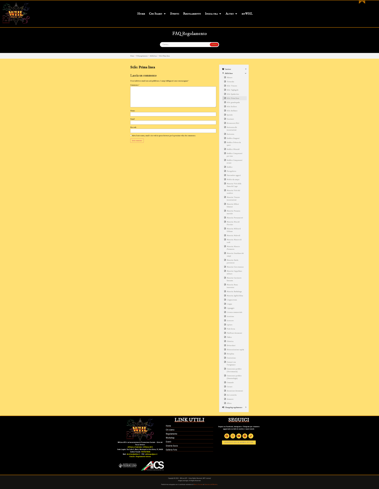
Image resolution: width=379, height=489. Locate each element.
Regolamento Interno (143, 456)
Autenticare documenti (235, 391)
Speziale (230, 115)
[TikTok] (250, 435)
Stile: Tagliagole (232, 90)
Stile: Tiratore (232, 86)
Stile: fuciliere (232, 107)
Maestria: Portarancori (235, 218)
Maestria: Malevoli (233, 235)
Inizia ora (211, 14)
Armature (230, 399)
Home (141, 14)
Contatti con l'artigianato (231, 363)
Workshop (170, 438)
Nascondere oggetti (234, 175)
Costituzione (231, 358)
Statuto (132, 456)
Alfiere (229, 403)
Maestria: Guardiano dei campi (235, 254)
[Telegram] (244, 435)
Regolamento (192, 14)
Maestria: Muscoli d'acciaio (233, 223)
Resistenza (230, 134)
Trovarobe (230, 82)
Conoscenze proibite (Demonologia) (234, 377)
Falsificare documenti (234, 333)
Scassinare (230, 119)
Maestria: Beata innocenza (232, 286)
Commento (134, 85)
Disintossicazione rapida (235, 350)
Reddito (229, 167)
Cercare (229, 387)
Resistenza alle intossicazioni (232, 128)
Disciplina (230, 354)
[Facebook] (226, 435)
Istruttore (230, 321)
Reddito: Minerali (233, 149)
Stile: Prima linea (164, 56)
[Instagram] (232, 435)
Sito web (133, 127)
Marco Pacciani (198, 484)
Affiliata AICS (148, 447)
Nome (132, 111)
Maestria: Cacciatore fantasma (234, 279)
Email (132, 119)
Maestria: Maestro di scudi (234, 241)
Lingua (229, 304)
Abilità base (153, 56)
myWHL (247, 14)
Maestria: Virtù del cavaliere (233, 191)
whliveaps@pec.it (151, 454)
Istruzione (230, 316)
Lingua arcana (232, 300)
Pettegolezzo (231, 171)
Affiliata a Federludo (135, 447)
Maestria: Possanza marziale (233, 212)
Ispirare (229, 325)
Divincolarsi (231, 345)
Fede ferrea (231, 329)
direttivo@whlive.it (133, 454)
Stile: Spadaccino (233, 94)
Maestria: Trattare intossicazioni (233, 198)
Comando (230, 382)
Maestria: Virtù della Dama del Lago (234, 185)
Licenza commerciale (234, 312)
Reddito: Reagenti (233, 138)
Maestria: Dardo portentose (232, 261)
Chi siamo (170, 430)
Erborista (230, 341)
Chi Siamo (155, 14)
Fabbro (229, 337)
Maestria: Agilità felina (235, 296)
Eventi (174, 14)
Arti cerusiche (232, 395)
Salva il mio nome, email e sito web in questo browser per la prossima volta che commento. (164, 136)
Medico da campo (233, 179)
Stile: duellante (232, 111)
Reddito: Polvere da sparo (234, 143)
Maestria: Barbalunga (234, 291)
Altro (230, 14)
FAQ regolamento (142, 56)
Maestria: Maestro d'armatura (233, 247)
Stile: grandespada (233, 102)
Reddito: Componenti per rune (234, 154)
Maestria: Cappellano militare (234, 272)
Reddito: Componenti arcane (234, 161)
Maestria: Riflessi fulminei (233, 205)
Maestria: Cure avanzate (235, 267)
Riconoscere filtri (233, 123)
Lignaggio (230, 308)
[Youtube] (238, 435)
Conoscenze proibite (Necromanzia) (234, 370)
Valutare (229, 77)
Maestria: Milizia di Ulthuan (234, 230)
